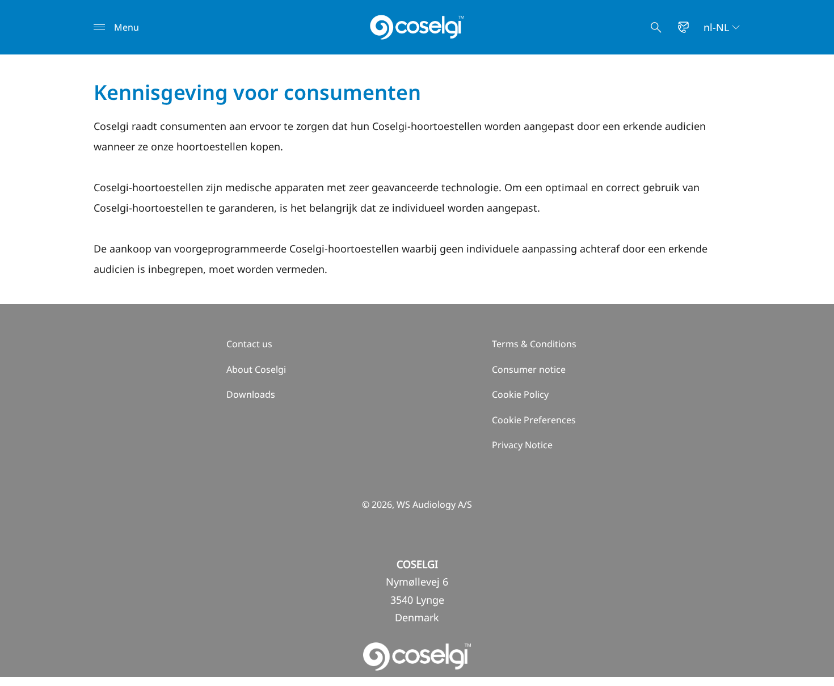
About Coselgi (256, 369)
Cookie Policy (520, 394)
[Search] (656, 27)
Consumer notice (529, 369)
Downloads (250, 394)
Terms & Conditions (534, 344)
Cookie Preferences (534, 420)
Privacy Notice (522, 445)
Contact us (249, 344)
